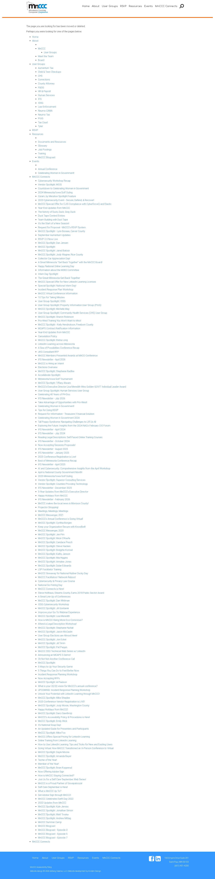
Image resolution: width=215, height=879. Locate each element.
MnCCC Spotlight (46, 246)
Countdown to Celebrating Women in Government (63, 188)
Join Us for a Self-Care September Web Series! (62, 779)
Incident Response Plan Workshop (55, 289)
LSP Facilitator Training (49, 569)
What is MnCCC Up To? (49, 791)
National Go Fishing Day (50, 585)
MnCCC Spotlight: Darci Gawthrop (55, 713)
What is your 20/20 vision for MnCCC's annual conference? (68, 686)
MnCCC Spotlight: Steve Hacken (54, 546)
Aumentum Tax (45, 68)
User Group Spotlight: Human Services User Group (63, 390)
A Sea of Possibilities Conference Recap (58, 347)
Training (42, 153)
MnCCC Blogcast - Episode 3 (52, 830)
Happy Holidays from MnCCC (53, 495)
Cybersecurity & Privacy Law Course (56, 581)
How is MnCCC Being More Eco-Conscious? (60, 620)
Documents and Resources (52, 141)
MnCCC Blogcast (46, 157)
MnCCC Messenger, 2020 (51, 530)
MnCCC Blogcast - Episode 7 (52, 837)
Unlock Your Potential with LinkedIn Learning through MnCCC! (69, 693)
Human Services (46, 95)
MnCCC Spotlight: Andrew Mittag (54, 818)
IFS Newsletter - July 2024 (51, 433)
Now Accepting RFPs (49, 678)
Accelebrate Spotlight (49, 375)
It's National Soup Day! (49, 725)
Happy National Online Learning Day (56, 266)
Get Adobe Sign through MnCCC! (54, 795)
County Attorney (46, 83)
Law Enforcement (47, 106)
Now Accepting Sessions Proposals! (56, 445)
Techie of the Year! (47, 760)
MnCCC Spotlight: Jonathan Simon (55, 810)
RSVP (123, 6)
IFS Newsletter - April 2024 (51, 429)
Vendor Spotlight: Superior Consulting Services (61, 480)
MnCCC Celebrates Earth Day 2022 (55, 798)
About (95, 6)
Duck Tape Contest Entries (51, 215)
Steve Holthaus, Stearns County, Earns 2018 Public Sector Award (71, 592)
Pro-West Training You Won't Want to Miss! (59, 320)
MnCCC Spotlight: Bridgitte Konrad (55, 550)
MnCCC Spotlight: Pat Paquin (52, 647)
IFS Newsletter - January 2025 (53, 452)
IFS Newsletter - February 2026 (54, 499)
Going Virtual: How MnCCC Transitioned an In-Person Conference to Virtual (75, 748)
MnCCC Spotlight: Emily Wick (52, 721)
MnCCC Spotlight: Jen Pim (51, 534)
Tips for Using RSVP (48, 410)
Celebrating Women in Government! (56, 173)
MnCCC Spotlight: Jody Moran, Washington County (63, 705)
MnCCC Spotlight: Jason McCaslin (55, 631)
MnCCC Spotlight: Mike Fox (52, 732)
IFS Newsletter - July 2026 (51, 398)
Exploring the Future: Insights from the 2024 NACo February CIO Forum (74, 425)
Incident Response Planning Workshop (57, 674)
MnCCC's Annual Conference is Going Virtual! (60, 518)
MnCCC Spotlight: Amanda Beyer (54, 756)
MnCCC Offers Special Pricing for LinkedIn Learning (64, 736)
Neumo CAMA (45, 110)
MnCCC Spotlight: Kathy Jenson (54, 554)
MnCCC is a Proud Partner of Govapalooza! (60, 783)
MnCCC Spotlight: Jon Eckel (52, 639)
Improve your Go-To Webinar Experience (59, 612)
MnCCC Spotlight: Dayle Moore (53, 752)
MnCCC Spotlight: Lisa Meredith (54, 616)
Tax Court (43, 122)
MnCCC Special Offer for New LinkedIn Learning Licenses (67, 281)
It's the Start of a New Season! (53, 223)
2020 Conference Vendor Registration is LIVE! (61, 701)
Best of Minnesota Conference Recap (57, 460)
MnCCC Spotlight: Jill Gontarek (53, 608)
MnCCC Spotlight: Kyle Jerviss (53, 806)
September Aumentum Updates (54, 235)
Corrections (44, 79)
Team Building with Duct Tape (53, 219)
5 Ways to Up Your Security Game (55, 666)
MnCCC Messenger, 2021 (51, 515)
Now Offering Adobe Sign (51, 771)
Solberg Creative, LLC (58, 871)
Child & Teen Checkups (49, 71)
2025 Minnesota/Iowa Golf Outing (55, 476)
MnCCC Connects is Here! (51, 589)
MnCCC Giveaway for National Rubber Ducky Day (63, 573)
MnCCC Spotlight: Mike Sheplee (54, 697)
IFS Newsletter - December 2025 (55, 487)
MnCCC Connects (166, 6)
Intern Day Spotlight (48, 274)
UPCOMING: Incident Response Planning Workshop (64, 690)
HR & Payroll (44, 91)
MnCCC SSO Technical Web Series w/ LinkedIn (61, 651)
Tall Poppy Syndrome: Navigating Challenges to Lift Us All (67, 421)
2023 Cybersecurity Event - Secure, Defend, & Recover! (66, 200)
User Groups (110, 6)
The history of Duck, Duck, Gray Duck (56, 212)
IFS (40, 99)
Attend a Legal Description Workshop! (57, 623)
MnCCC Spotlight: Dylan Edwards (54, 565)
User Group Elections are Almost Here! (57, 635)
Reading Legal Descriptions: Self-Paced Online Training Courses (70, 437)
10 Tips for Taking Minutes (51, 297)
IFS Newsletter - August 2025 (53, 449)
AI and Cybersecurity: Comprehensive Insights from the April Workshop (74, 468)
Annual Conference (47, 169)
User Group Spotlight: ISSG (52, 301)
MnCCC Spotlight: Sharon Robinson (56, 316)
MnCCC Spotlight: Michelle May (53, 309)
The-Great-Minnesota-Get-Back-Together (59, 278)
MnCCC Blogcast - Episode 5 (52, 834)
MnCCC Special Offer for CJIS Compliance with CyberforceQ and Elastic (74, 204)
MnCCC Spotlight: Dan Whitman (54, 600)
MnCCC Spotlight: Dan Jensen (53, 242)
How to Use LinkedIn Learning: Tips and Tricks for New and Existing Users (75, 744)
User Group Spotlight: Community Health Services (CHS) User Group (72, 313)
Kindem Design (94, 871)
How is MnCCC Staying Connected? (56, 775)
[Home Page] (38, 7)
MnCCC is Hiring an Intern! (51, 363)
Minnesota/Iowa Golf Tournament (55, 379)
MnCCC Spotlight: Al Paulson (52, 682)
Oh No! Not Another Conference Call (56, 659)
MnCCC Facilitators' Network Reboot (57, 577)
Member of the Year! (48, 763)
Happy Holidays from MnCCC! (53, 709)
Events (148, 6)
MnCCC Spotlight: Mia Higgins (53, 557)
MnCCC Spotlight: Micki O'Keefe (54, 538)
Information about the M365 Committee (58, 270)
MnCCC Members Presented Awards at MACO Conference (68, 355)
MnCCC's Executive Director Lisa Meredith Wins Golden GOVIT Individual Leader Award (82, 386)
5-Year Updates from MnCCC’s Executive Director (63, 491)
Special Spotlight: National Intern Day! (57, 285)
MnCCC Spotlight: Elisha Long (53, 340)
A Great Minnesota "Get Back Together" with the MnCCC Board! (70, 262)
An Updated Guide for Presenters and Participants (63, 728)
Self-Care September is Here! (53, 787)
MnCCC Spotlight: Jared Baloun (54, 250)
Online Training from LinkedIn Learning (57, 740)
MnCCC (41, 48)
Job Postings (45, 149)
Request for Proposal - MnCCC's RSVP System (62, 227)
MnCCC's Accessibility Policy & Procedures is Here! (64, 717)
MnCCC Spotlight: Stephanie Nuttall (55, 627)
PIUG (40, 118)
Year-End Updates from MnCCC (54, 208)
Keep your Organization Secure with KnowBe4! (62, 526)
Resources (135, 6)
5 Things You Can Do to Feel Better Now (58, 670)
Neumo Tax (44, 114)
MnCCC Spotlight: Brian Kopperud (55, 767)
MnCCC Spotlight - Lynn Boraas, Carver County (61, 231)
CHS (40, 75)
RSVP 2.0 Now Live (48, 239)
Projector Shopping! (48, 507)
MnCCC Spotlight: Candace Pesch (55, 542)
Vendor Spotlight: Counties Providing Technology (63, 484)
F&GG (41, 87)
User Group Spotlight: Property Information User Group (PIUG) (69, 305)
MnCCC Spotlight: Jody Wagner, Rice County (60, 254)
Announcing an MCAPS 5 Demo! (54, 655)
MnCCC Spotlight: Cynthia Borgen (55, 522)
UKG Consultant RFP (48, 351)
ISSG (40, 103)
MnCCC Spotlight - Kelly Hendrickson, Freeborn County (65, 324)
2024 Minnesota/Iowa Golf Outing (55, 192)
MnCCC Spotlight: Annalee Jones (54, 561)
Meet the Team (46, 56)
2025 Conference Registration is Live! (57, 456)
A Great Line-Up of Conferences (54, 596)
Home (86, 6)
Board (41, 60)
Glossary (42, 145)
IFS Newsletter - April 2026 (51, 359)
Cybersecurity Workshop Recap (54, 180)
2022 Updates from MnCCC (52, 802)
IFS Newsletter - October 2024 (53, 441)
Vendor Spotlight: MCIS (50, 184)
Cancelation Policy (47, 336)
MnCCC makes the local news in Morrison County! (63, 503)
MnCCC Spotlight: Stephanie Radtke (56, 371)
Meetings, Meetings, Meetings (53, 511)
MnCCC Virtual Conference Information (58, 293)
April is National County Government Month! (60, 472)
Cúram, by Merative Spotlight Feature (57, 196)
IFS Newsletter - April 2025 (51, 464)
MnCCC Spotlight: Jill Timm (51, 643)
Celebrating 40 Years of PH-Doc (54, 394)
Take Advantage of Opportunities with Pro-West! (62, 402)
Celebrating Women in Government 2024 (59, 417)
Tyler (40, 126)
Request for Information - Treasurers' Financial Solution (66, 414)
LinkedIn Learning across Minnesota (56, 344)
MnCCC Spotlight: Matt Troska (53, 814)
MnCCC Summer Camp (50, 822)
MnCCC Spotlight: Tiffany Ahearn (54, 383)
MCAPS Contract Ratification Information (59, 328)
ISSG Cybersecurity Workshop (53, 604)
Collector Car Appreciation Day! (54, 258)
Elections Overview (47, 367)
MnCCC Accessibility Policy (41, 867)
